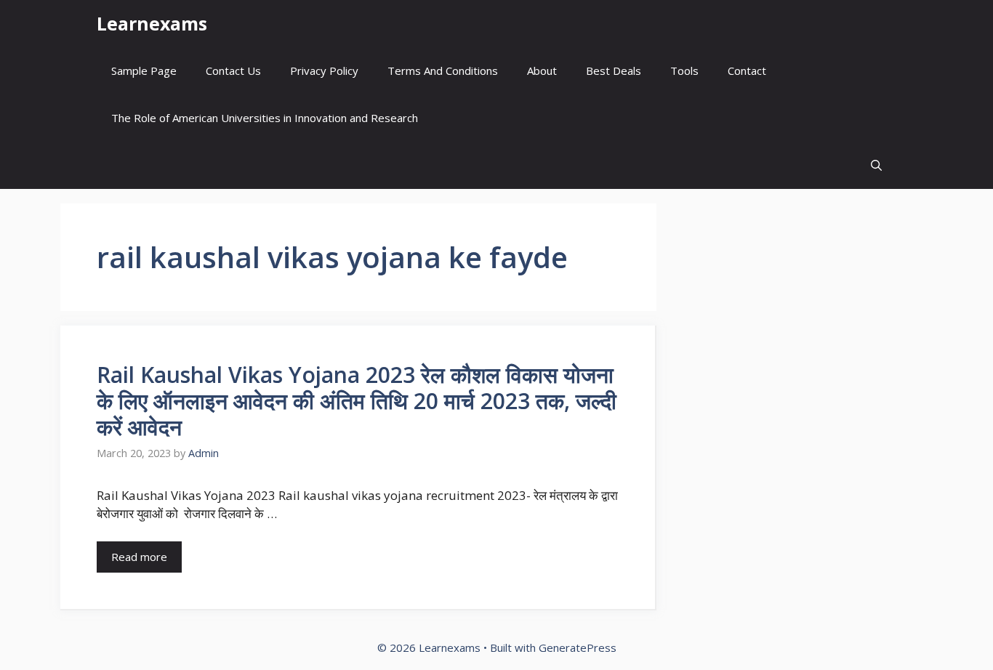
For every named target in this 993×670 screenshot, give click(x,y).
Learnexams (152, 23)
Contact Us (233, 70)
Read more (139, 556)
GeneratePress (577, 647)
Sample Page (144, 70)
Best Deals (613, 70)
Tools (684, 70)
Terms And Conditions (442, 70)
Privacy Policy (324, 70)
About (542, 70)
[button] (876, 165)
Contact (747, 70)
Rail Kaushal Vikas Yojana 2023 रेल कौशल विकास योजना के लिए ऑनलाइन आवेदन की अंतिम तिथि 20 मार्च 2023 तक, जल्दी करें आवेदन (356, 401)
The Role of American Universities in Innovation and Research (264, 117)
